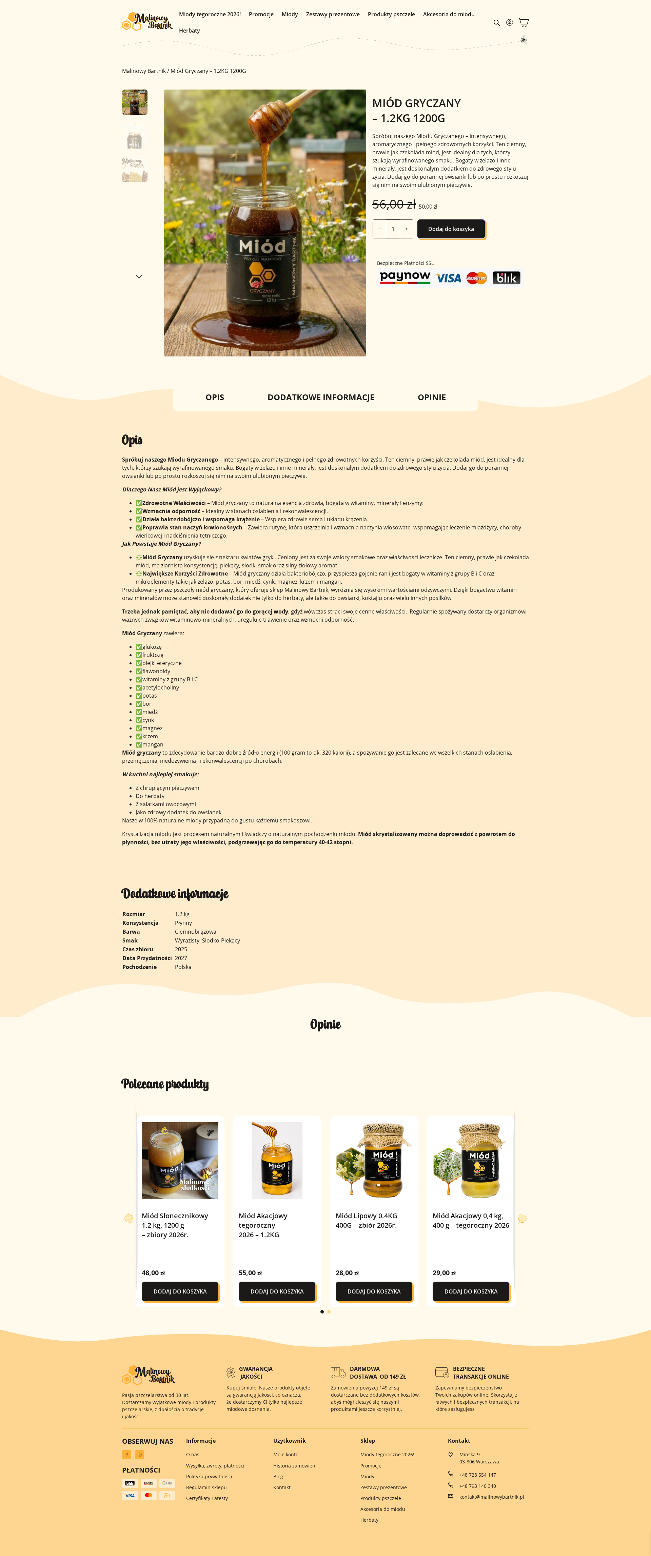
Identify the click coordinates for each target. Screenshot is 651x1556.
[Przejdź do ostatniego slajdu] (129, 1218)
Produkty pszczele (391, 14)
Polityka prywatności (209, 1476)
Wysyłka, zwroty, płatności (215, 1465)
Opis (214, 397)
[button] (357, 99)
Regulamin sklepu (206, 1487)
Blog (278, 1476)
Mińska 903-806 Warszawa (479, 1458)
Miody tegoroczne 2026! (210, 14)
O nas (192, 1454)
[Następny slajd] (522, 1218)
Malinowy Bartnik (144, 70)
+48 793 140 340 (477, 1486)
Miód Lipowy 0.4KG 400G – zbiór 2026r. (366, 1220)
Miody (290, 14)
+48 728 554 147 (477, 1475)
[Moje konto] (509, 22)
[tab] (322, 1312)
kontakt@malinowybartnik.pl (491, 1497)
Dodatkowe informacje (321, 397)
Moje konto (285, 1454)
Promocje (261, 14)
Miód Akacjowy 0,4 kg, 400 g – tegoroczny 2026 (471, 1220)
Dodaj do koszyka (451, 229)
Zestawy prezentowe (333, 14)
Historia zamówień (294, 1465)
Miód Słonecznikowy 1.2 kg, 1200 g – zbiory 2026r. (175, 1225)
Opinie (432, 397)
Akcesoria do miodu (449, 14)
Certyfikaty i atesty (207, 1498)
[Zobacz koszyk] (524, 22)
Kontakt (282, 1487)
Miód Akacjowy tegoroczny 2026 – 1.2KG (263, 1225)
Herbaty (189, 30)
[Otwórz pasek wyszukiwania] (496, 22)
